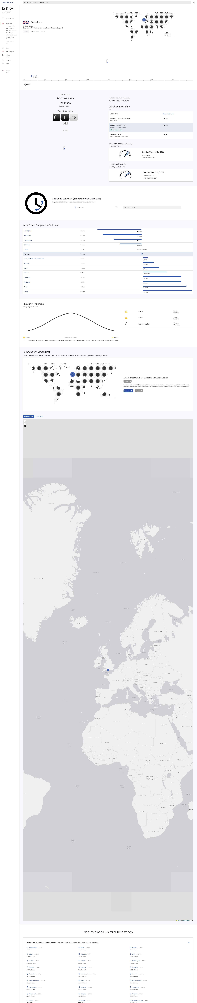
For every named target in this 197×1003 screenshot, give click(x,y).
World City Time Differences (10, 37)
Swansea (82, 967)
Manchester (134, 987)
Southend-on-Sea (33, 980)
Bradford (133, 994)
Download (128, 391)
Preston (81, 1000)
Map (7, 43)
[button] (10, 52)
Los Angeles (27, 231)
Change (8, 12)
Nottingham (31, 987)
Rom (43, 259)
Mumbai (26, 273)
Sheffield (82, 987)
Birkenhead (31, 994)
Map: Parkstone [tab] (28, 416)
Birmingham (31, 974)
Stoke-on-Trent (135, 980)
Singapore (27, 282)
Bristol (81, 947)
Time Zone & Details (11, 30)
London (26, 249)
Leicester (134, 974)
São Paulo (27, 245)
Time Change (9, 32)
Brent (132, 954)
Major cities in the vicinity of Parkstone (62, 942)
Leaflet (178, 920)
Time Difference (10, 28)
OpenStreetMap (185, 920)
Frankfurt (30, 259)
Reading (133, 947)
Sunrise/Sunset (10, 41)
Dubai (25, 268)
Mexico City (27, 235)
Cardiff (30, 954)
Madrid (39, 259)
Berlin (25, 259)
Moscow (26, 263)
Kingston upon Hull (136, 1000)
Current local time (10, 26)
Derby (81, 980)
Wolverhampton (84, 974)
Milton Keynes (135, 961)
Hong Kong (27, 277)
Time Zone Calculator (11, 35)
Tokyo (26, 287)
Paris (35, 259)
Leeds (30, 1000)
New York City (28, 240)
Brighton (82, 954)
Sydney (26, 291)
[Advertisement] (69, 60)
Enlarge (139, 391)
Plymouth (30, 967)
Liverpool (82, 994)
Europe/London (168, 114)
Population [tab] (40, 416)
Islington (81, 961)
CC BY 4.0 (127, 381)
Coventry (134, 967)
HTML (65, 130)
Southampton (32, 947)
